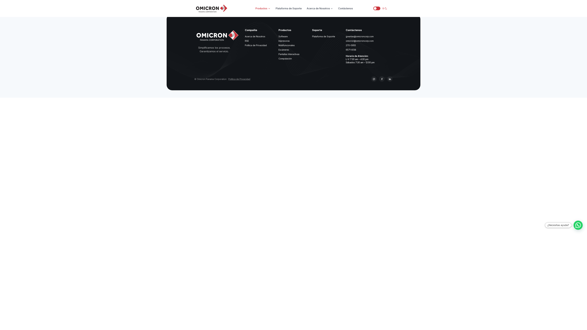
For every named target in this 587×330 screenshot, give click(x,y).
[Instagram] (374, 79)
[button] (578, 225)
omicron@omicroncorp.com (360, 41)
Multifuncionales (287, 45)
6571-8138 (351, 49)
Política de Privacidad (256, 45)
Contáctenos (345, 8)
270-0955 (351, 45)
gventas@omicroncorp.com (360, 36)
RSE (247, 41)
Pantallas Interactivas (289, 54)
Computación (285, 58)
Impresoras (284, 41)
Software (283, 36)
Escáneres (284, 49)
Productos (261, 8)
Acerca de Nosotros (318, 8)
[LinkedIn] (390, 79)
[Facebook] (382, 79)
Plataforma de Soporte (289, 8)
